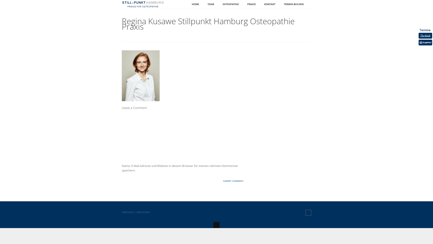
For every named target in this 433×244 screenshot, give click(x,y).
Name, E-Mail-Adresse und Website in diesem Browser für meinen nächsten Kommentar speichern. (180, 168)
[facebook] (308, 213)
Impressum (128, 212)
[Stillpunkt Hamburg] (143, 6)
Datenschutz (143, 212)
